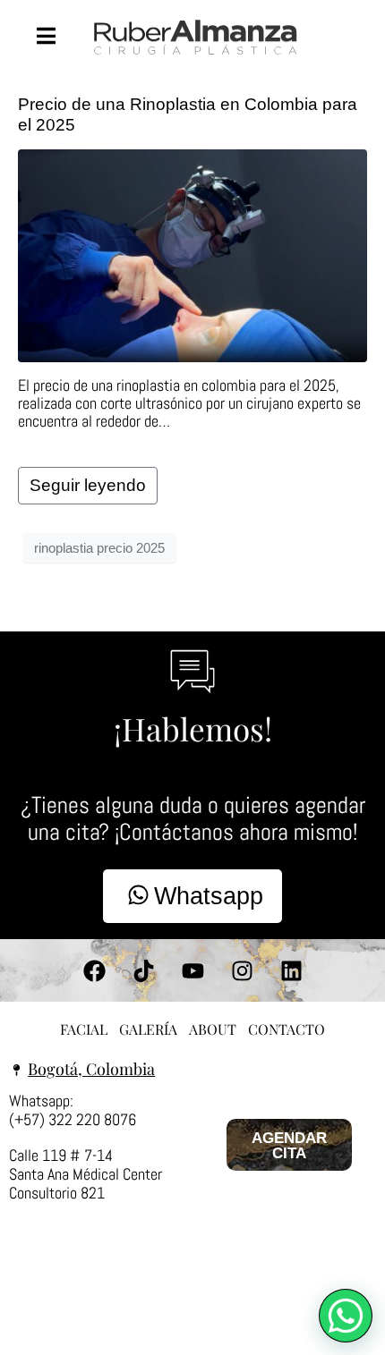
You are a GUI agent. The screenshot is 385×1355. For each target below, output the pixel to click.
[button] (345, 1315)
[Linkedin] (291, 970)
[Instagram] (241, 970)
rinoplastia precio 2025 (99, 547)
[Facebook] (94, 970)
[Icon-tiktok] (143, 970)
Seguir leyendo (88, 485)
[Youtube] (192, 970)
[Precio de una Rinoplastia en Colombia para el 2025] (192, 254)
